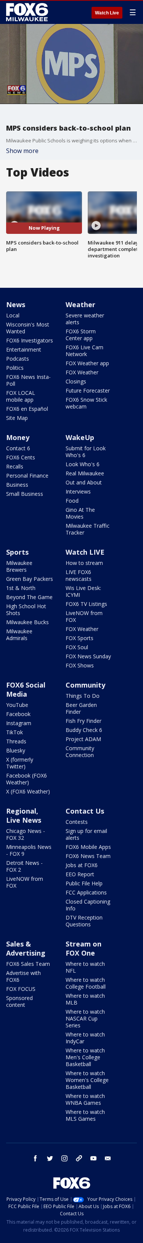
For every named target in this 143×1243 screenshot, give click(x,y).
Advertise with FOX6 (23, 976)
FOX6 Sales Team (28, 963)
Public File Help (84, 883)
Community (85, 684)
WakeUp (80, 437)
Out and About (84, 482)
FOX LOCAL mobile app (20, 396)
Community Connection (80, 752)
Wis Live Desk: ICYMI (83, 591)
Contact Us (85, 811)
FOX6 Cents (20, 457)
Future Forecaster (88, 390)
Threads (16, 741)
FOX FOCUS (20, 988)
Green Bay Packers (29, 578)
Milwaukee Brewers (19, 566)
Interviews (78, 491)
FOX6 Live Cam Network (84, 351)
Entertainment (23, 349)
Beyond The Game (29, 597)
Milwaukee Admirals (19, 635)
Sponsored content (19, 1001)
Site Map (17, 417)
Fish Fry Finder (83, 720)
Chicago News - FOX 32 (25, 834)
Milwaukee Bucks (27, 622)
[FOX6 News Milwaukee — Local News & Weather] (28, 12)
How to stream (84, 562)
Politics (15, 367)
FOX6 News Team (88, 856)
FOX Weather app (87, 363)
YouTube (17, 704)
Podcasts (17, 358)
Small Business (24, 493)
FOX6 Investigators (29, 340)
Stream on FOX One (83, 948)
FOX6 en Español (27, 408)
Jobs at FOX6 (82, 865)
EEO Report (80, 874)
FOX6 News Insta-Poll (28, 380)
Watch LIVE (85, 552)
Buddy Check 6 (84, 729)
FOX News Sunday (88, 656)
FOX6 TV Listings (86, 603)
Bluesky (15, 750)
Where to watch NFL (85, 967)
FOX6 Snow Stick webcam (86, 403)
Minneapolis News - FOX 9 (28, 850)
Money (17, 437)
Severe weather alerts (85, 319)
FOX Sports (79, 638)
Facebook (18, 714)
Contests (77, 821)
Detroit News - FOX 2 (24, 866)
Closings (76, 381)
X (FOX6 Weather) (28, 791)
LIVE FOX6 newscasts (79, 575)
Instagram (18, 723)
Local (12, 315)
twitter (50, 1158)
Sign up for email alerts (86, 834)
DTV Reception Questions (84, 921)
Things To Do (83, 695)
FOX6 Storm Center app (81, 335)
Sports (17, 552)
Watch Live (107, 13)
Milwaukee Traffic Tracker (87, 529)
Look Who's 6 (83, 464)
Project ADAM (83, 739)
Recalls (14, 466)
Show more (22, 151)
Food (72, 500)
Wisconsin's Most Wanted (27, 328)
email (108, 1158)
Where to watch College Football (86, 983)
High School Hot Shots (26, 610)
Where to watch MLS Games (85, 1115)
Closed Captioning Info (88, 905)
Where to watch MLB (85, 999)
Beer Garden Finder (81, 708)
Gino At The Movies (80, 513)
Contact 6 (18, 448)
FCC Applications (86, 892)
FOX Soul (77, 647)
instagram (64, 1158)
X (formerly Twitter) (19, 763)
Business (17, 484)
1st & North (20, 588)
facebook (35, 1158)
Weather (80, 304)
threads (79, 1158)
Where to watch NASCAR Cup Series (85, 1018)
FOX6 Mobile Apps (88, 846)
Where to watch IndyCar (85, 1038)
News (15, 304)
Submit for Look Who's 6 (86, 452)
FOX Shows (80, 665)
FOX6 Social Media (25, 689)
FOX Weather (82, 372)
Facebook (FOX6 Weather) (26, 779)
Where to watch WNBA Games (85, 1099)
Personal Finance (27, 475)
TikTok (14, 732)
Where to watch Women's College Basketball (87, 1079)
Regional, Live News (23, 815)
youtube (93, 1158)
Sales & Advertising (25, 948)
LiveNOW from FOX (84, 616)
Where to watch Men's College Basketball (85, 1057)
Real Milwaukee (85, 473)
